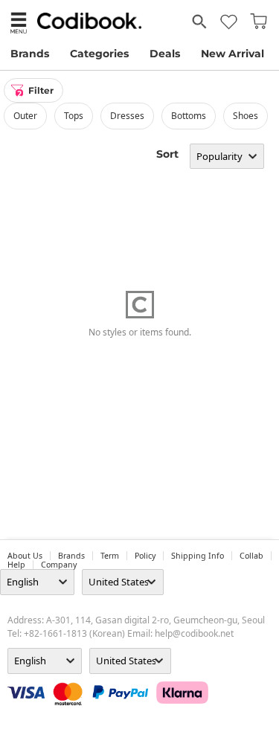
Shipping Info (197, 555)
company (59, 564)
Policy (145, 555)
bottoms (188, 115)
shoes (245, 115)
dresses (127, 115)
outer (25, 115)
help (16, 564)
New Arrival (232, 53)
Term (109, 555)
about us (24, 555)
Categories (99, 53)
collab (251, 555)
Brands (29, 53)
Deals (165, 53)
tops (73, 115)
